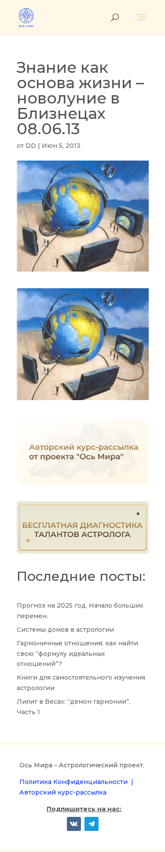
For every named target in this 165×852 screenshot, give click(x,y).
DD (31, 146)
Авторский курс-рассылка (62, 792)
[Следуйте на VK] (74, 824)
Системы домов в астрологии (65, 630)
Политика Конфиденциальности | (76, 782)
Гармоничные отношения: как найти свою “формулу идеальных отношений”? (77, 653)
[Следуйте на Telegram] (91, 824)
